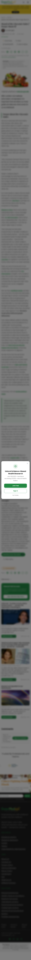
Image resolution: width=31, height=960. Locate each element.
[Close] (27, 463)
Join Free (15, 486)
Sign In (15, 491)
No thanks (16, 495)
